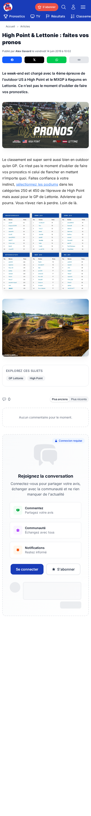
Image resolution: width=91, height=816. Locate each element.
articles (25, 26)
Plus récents (79, 399)
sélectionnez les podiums (37, 184)
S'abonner (66, 569)
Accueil (10, 26)
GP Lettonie (16, 378)
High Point (36, 378)
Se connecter (27, 569)
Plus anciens (60, 399)
